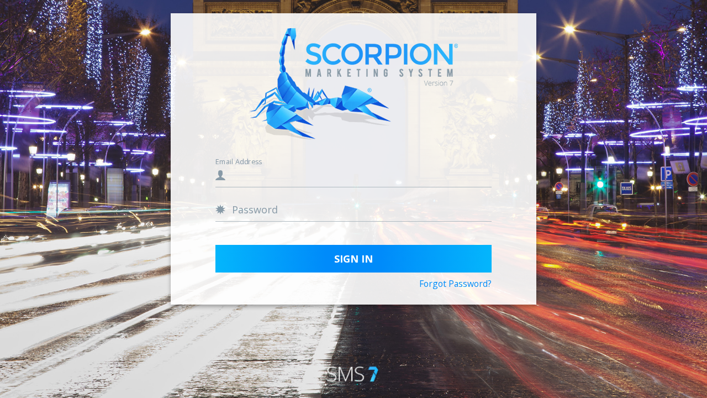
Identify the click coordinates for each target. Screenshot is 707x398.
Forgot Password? (455, 284)
